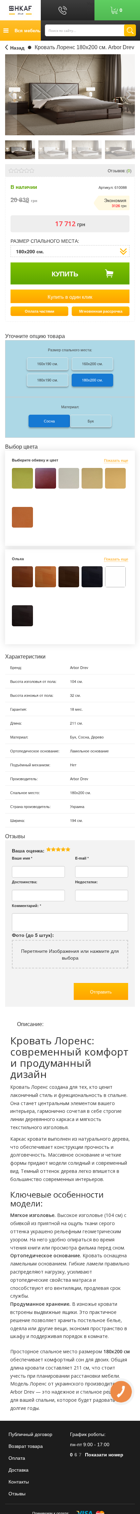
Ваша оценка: (28, 850)
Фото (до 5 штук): (33, 934)
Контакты (18, 1481)
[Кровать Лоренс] (20, 148)
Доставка (18, 1470)
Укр (90, 3)
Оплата (16, 1458)
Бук (91, 421)
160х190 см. (47, 363)
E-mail (82, 858)
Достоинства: (24, 881)
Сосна (49, 421)
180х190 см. (47, 379)
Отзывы (16, 1493)
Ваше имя (22, 858)
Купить (65, 273)
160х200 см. (92, 363)
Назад (17, 47)
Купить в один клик (70, 296)
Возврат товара (25, 1446)
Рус (90, 10)
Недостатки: (86, 881)
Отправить (101, 991)
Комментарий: (26, 905)
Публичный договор (30, 1434)
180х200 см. (92, 379)
